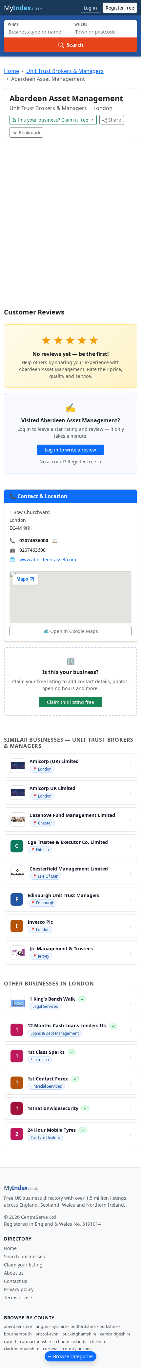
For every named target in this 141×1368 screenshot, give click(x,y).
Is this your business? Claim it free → (53, 120)
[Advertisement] (70, 229)
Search (75, 44)
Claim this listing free (70, 702)
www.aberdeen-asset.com (47, 559)
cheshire (98, 1341)
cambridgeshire (115, 1334)
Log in (90, 8)
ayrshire (59, 1326)
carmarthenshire (36, 1341)
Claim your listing (23, 1265)
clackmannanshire (21, 1349)
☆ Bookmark (26, 132)
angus (42, 1326)
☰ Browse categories (70, 1356)
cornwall (51, 1349)
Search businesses (24, 1256)
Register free (120, 8)
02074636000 (33, 540)
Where (81, 24)
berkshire (108, 1326)
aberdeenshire (18, 1326)
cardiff (10, 1341)
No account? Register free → (70, 461)
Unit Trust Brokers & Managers (65, 71)
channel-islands (71, 1341)
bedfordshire (83, 1326)
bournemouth (18, 1334)
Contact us (15, 1281)
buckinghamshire (79, 1334)
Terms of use (18, 1297)
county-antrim (77, 1349)
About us (14, 1273)
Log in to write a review (70, 450)
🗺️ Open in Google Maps (70, 631)
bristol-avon (47, 1334)
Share (114, 120)
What (13, 24)
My (23, 7)
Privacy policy (18, 1289)
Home (11, 71)
